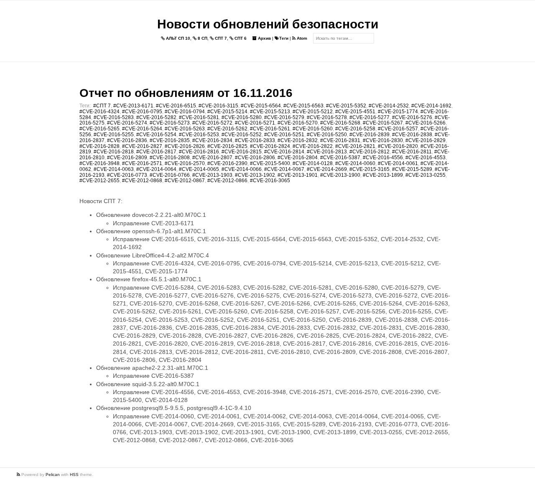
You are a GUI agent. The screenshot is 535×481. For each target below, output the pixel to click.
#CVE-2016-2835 (170, 140)
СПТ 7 (220, 38)
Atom (301, 38)
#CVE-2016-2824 (270, 146)
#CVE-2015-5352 (346, 106)
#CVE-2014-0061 (398, 163)
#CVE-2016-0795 (142, 112)
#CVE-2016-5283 (114, 117)
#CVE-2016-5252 (242, 134)
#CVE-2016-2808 (170, 157)
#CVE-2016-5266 (425, 123)
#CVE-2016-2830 (383, 140)
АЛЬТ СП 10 (177, 38)
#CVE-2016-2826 (185, 146)
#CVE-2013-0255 (425, 175)
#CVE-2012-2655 (99, 180)
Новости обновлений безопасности (267, 24)
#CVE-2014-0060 (355, 163)
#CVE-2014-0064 (156, 169)
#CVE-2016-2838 (412, 134)
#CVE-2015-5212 (313, 112)
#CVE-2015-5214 (227, 112)
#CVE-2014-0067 (284, 169)
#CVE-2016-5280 (242, 117)
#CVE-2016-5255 (114, 134)
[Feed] (19, 474)
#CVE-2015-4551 (355, 112)
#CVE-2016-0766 (170, 175)
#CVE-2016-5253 (199, 134)
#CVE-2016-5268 (340, 123)
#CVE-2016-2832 (298, 140)
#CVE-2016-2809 (127, 157)
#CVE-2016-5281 (199, 117)
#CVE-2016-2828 (99, 146)
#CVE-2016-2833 (255, 140)
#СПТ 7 (102, 106)
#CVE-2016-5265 (99, 129)
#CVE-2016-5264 (142, 129)
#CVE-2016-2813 (327, 152)
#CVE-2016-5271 (255, 123)
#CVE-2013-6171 (133, 106)
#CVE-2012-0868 (142, 180)
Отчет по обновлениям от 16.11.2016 (186, 93)
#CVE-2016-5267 (383, 123)
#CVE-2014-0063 (114, 169)
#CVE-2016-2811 (412, 152)
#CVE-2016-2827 (142, 146)
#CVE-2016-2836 (127, 140)
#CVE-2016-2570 (185, 163)
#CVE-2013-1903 (212, 175)
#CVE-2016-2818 (114, 152)
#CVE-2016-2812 (369, 152)
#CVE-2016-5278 (327, 117)
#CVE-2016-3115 (218, 106)
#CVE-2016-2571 (142, 163)
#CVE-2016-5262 (227, 129)
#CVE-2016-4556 (383, 157)
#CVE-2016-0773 (127, 175)
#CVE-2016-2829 (425, 140)
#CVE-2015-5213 (270, 112)
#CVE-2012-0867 (185, 180)
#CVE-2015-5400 (270, 163)
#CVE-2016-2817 (156, 152)
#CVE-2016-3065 (270, 180)
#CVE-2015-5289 (412, 169)
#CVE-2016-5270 (298, 123)
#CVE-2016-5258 (355, 129)
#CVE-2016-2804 (298, 157)
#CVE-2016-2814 (284, 152)
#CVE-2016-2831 (340, 140)
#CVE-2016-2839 (369, 134)
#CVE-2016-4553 (425, 157)
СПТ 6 (240, 38)
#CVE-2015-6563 (303, 106)
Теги (283, 38)
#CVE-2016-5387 (340, 157)
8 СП (201, 38)
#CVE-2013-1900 (340, 175)
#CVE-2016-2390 (227, 163)
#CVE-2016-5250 (327, 134)
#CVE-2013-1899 (383, 175)
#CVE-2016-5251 (284, 134)
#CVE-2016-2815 (242, 152)
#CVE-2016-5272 (212, 123)
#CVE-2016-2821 (355, 146)
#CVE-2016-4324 (99, 112)
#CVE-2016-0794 (185, 112)
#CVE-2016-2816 (199, 152)
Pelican (53, 474)
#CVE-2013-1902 (255, 175)
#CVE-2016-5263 (185, 129)
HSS (74, 474)
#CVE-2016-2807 (212, 157)
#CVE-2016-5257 (398, 129)
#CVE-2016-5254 (156, 134)
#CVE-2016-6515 (176, 106)
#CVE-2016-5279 (284, 117)
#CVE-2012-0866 (227, 180)
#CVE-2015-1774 (398, 112)
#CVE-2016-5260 (313, 129)
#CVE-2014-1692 (431, 106)
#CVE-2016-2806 (255, 157)
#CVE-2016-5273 (170, 123)
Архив (264, 38)
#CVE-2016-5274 (127, 123)
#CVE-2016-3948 (99, 163)
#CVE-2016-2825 (227, 146)
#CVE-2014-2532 (389, 106)
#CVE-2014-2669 (327, 169)
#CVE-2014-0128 (313, 163)
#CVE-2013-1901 (298, 175)
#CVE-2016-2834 (212, 140)
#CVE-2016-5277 (369, 117)
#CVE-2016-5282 (156, 117)
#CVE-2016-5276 (412, 117)
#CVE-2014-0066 (242, 169)
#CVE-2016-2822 (313, 146)
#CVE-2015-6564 (261, 106)
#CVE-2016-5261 (270, 129)
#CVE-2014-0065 (199, 169)
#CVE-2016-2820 (398, 146)
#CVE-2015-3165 (369, 169)
